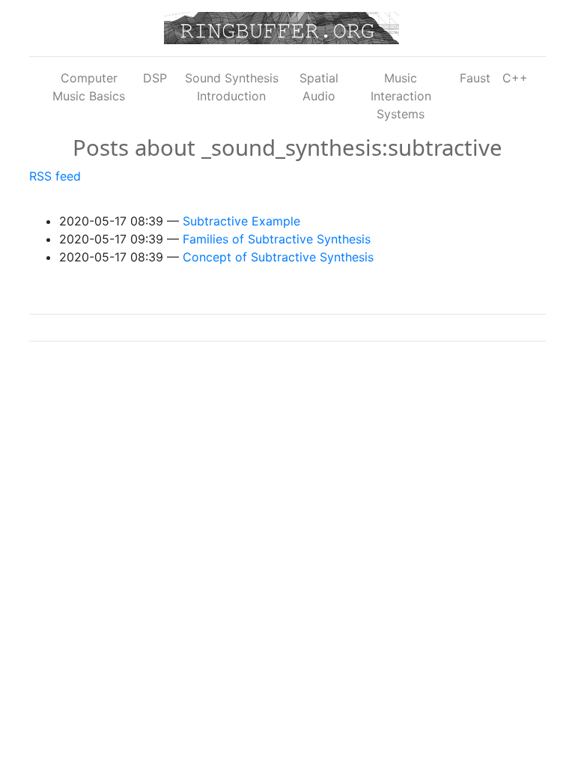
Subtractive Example (241, 220)
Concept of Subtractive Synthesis (278, 256)
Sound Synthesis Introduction (232, 86)
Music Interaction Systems (401, 95)
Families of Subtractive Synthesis (277, 238)
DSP (155, 77)
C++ (515, 77)
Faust (475, 77)
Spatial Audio (318, 86)
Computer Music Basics (88, 86)
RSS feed (55, 176)
